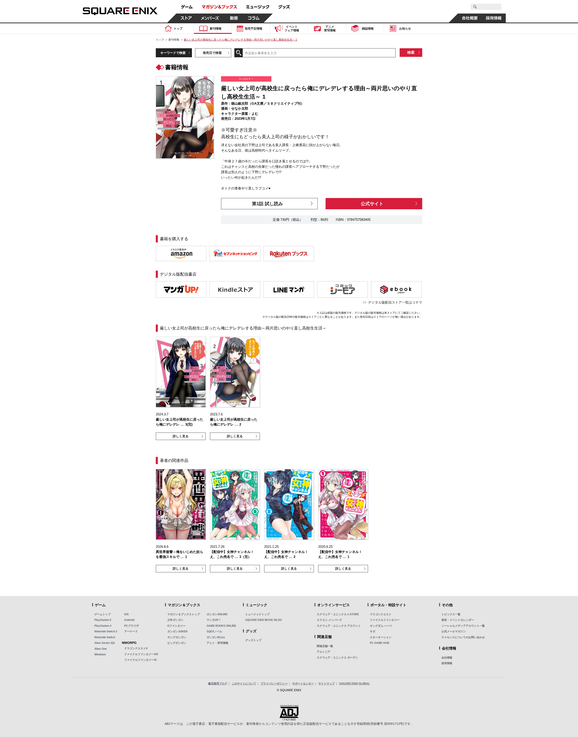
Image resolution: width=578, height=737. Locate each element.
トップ (160, 39)
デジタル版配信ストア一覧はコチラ (395, 302)
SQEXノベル (214, 631)
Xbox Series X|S (104, 643)
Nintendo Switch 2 (105, 631)
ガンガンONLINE (217, 614)
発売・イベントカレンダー (457, 620)
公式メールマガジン (453, 631)
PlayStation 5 (102, 620)
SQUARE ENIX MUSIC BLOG (263, 620)
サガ (372, 631)
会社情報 (446, 657)
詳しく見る (181, 436)
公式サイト (372, 203)
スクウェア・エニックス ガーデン (337, 657)
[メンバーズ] (210, 18)
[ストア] (186, 18)
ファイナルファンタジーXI (140, 659)
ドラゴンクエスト (381, 614)
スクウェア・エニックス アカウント (339, 625)
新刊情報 (173, 39)
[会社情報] (470, 18)
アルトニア (323, 651)
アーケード (131, 631)
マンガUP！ (214, 620)
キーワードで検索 (173, 53)
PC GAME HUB (379, 643)
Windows (100, 654)
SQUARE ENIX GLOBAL (354, 683)
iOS (126, 614)
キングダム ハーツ (381, 625)
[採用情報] (494, 18)
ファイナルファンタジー (385, 620)
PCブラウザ (131, 625)
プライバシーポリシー (274, 683)
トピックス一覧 (450, 614)
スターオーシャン (381, 637)
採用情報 (446, 663)
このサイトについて (244, 683)
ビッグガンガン (176, 643)
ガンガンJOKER (177, 631)
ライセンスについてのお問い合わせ (463, 637)
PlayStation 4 (102, 625)
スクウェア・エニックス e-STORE (338, 614)
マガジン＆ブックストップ (183, 614)
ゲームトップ (102, 614)
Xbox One (100, 648)
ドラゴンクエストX (136, 648)
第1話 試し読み (267, 203)
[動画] (234, 18)
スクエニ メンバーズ (329, 620)
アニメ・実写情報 (217, 643)
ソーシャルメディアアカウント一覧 (463, 625)
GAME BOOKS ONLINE (221, 625)
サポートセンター (303, 683)
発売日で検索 (212, 53)
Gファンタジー (176, 625)
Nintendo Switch (104, 637)
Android (129, 620)
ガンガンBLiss (216, 637)
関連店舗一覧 (325, 646)
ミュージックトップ (257, 614)
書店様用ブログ (217, 683)
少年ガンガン (175, 620)
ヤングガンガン (176, 637)
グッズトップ (253, 640)
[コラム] (254, 18)
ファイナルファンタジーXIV (141, 654)
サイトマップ (326, 683)
